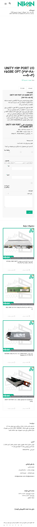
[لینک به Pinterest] (7, 525)
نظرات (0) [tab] (22, 88)
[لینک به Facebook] (15, 525)
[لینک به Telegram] (9, 525)
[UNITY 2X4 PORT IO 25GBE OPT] (18, 36)
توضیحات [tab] (30, 88)
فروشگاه (31, 10)
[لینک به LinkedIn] (4, 525)
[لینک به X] (18, 525)
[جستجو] (9, 4)
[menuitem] (9, 4)
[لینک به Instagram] (21, 525)
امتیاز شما (31, 191)
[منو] (6, 4)
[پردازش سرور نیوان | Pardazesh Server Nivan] (21, 4)
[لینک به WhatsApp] (12, 525)
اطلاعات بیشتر (26, 270)
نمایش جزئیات (11, 270)
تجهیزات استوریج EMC (27, 80)
